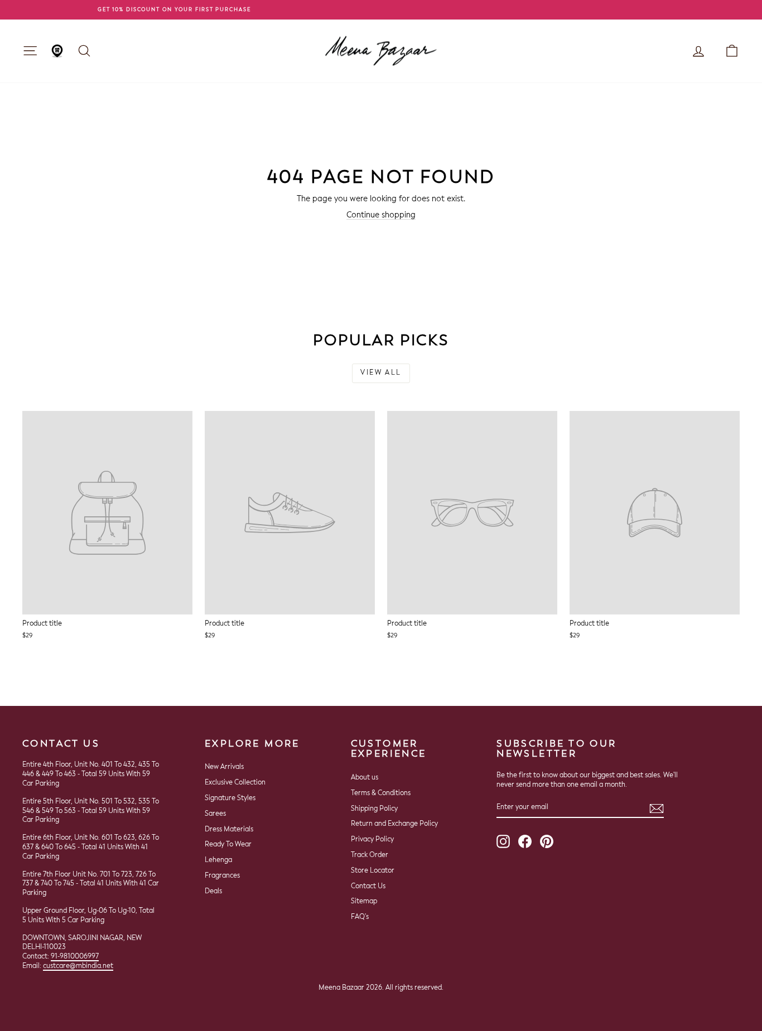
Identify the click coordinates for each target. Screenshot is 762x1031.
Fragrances (222, 876)
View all (380, 373)
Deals (213, 891)
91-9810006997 (75, 956)
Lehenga (218, 860)
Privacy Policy (372, 839)
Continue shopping (381, 215)
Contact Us (368, 886)
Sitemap (364, 901)
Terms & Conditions (381, 793)
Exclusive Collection (235, 783)
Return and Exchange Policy (394, 824)
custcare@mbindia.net (78, 966)
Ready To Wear (228, 844)
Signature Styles (230, 798)
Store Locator (372, 871)
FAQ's (360, 917)
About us (364, 778)
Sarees (215, 814)
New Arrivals (224, 767)
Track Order (369, 855)
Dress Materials (229, 829)
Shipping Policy (374, 809)
